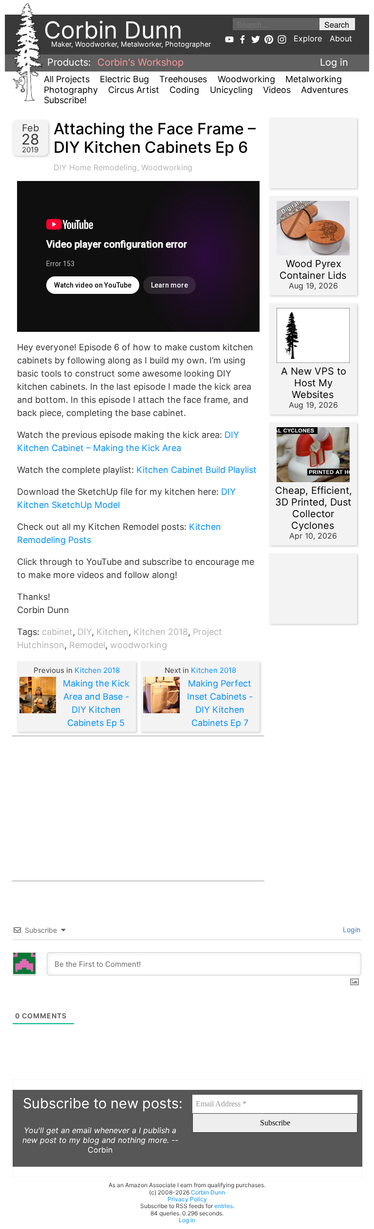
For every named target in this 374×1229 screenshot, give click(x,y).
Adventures (324, 90)
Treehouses (183, 79)
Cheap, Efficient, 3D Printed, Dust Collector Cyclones (313, 508)
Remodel (87, 645)
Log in (334, 62)
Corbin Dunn (208, 1192)
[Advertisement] (138, 809)
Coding (184, 90)
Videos (277, 90)
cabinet (57, 632)
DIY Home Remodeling (95, 167)
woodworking (138, 645)
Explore (308, 38)
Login (350, 929)
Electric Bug (124, 79)
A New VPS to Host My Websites (313, 382)
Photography (71, 90)
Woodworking (246, 79)
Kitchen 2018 (160, 632)
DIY (84, 632)
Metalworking (313, 79)
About (341, 38)
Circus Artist (133, 90)
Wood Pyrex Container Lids (313, 269)
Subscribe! (65, 100)
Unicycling (231, 90)
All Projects (67, 79)
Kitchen (112, 632)
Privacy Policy (187, 1199)
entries (223, 1206)
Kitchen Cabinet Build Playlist (196, 470)
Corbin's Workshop (140, 62)
